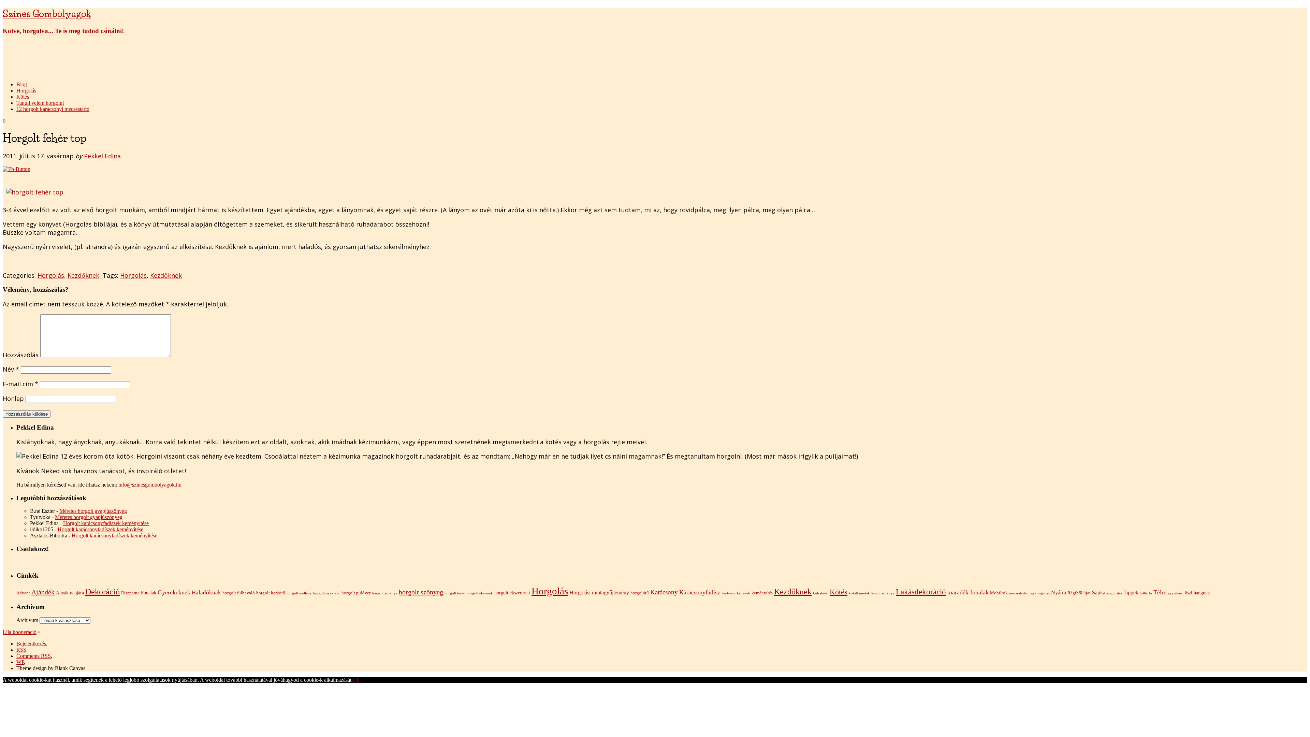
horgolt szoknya (384, 593)
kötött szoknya (882, 593)
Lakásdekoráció (921, 591)
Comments (33, 656)
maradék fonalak (968, 592)
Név (11, 369)
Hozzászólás (21, 355)
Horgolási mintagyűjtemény (599, 592)
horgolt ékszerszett (512, 592)
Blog (21, 84)
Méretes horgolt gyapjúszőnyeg (93, 511)
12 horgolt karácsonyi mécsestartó (52, 109)
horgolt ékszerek (480, 593)
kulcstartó (820, 593)
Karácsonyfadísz (699, 592)
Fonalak (148, 592)
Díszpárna (130, 592)
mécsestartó (1018, 593)
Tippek (1130, 592)
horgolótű (639, 592)
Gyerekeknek (174, 592)
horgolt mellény (299, 593)
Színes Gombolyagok (47, 13)
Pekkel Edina (102, 156)
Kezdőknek (83, 275)
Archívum (27, 620)
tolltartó (1146, 593)
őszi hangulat (1197, 592)
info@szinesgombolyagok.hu (149, 485)
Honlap (13, 398)
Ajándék (43, 592)
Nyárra (1058, 592)
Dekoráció (102, 591)
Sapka (1098, 592)
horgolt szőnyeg (421, 592)
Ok (356, 680)
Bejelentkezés (31, 644)
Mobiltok (999, 592)
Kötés (22, 97)
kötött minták (859, 593)
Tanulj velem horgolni (40, 103)
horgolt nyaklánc (326, 593)
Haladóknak (206, 592)
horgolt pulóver (355, 592)
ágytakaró (1175, 593)
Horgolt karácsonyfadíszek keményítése (106, 523)
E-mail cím (20, 384)
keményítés (762, 592)
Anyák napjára (70, 592)
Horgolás (26, 90)
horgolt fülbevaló (238, 592)
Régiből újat (1079, 592)
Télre (1159, 592)
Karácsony (664, 592)
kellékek (743, 593)
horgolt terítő (455, 593)
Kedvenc (729, 593)
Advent (23, 592)
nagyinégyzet (1039, 593)
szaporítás (1114, 593)
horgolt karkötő (270, 592)
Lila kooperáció (20, 632)
